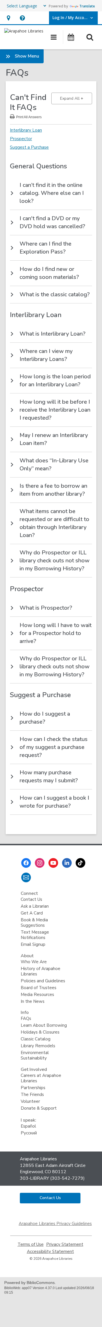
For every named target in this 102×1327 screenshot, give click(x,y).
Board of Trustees (38, 988)
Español (28, 1126)
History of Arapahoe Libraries (40, 971)
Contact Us (31, 899)
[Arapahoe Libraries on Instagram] (39, 863)
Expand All (76, 98)
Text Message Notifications (35, 934)
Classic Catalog (35, 1039)
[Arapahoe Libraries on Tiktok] (80, 863)
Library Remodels (38, 1046)
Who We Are (34, 962)
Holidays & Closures (40, 1032)
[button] (8, 17)
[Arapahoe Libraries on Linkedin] (67, 863)
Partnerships (33, 1088)
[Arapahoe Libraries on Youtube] (53, 863)
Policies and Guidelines (43, 981)
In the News (32, 1001)
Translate (87, 6)
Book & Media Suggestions (34, 922)
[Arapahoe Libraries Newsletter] (26, 877)
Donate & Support (39, 1108)
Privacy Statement (64, 1244)
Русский (29, 1133)
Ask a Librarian (35, 906)
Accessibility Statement (50, 1251)
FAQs (26, 1018)
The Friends (32, 1094)
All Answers (29, 116)
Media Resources (37, 994)
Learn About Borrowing (44, 1025)
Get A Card (32, 913)
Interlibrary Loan (26, 130)
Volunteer (30, 1101)
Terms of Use (31, 1244)
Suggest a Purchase (29, 147)
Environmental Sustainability (35, 1055)
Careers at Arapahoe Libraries (41, 1078)
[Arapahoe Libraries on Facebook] (26, 863)
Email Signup (33, 944)
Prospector (21, 139)
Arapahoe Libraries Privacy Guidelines (55, 1223)
